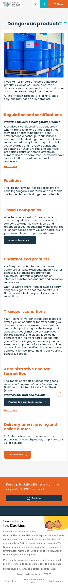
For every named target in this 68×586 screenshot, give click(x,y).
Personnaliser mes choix (34, 581)
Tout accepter (57, 581)
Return (63, 22)
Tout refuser (11, 581)
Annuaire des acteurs (18, 240)
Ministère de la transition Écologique (25, 402)
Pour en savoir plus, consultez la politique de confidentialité (29, 569)
